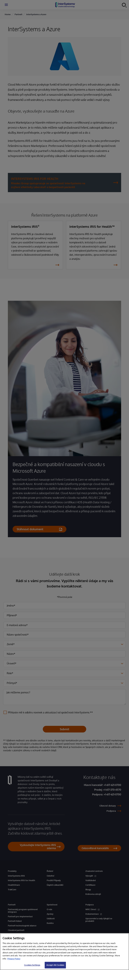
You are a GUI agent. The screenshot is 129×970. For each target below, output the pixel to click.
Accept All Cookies (55, 965)
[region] (64, 951)
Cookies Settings (32, 965)
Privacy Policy (13, 958)
